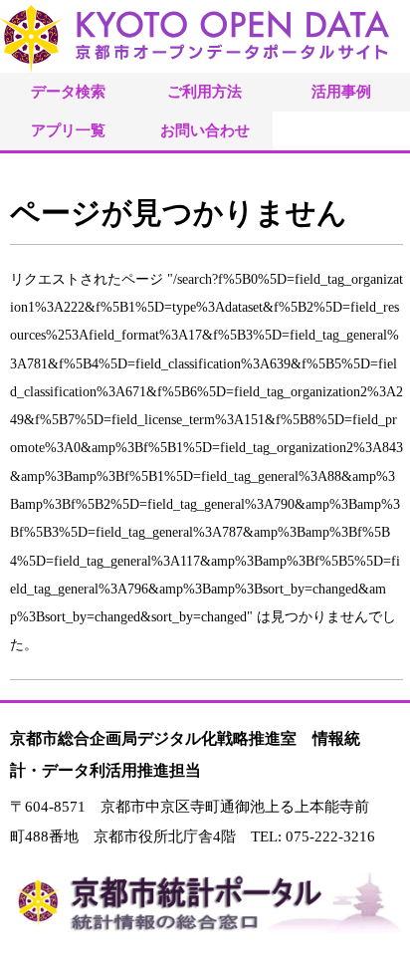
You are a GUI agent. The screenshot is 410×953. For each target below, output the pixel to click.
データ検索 (68, 91)
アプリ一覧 (68, 129)
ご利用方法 (204, 91)
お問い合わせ (205, 129)
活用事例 (341, 91)
